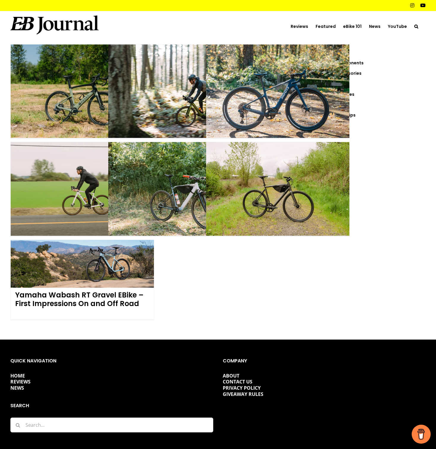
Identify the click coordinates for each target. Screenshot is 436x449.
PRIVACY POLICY (242, 388)
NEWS (17, 388)
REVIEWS (20, 381)
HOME (17, 375)
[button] (416, 26)
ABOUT (231, 375)
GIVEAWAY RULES (243, 394)
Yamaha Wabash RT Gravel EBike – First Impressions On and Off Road (79, 299)
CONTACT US (237, 381)
